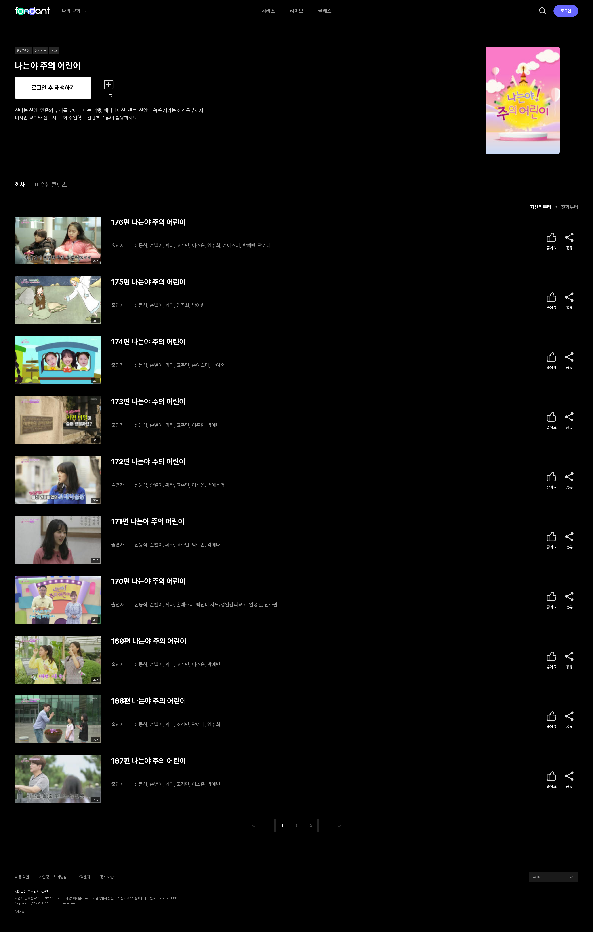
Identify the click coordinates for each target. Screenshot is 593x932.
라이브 (296, 11)
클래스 (325, 11)
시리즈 (268, 11)
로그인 (566, 11)
